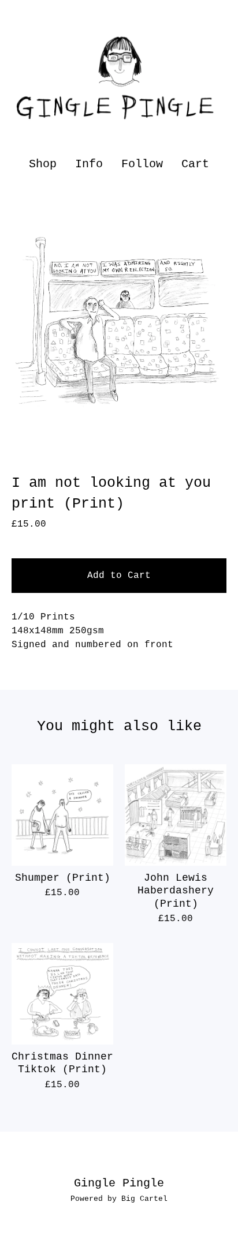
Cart (195, 163)
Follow (142, 164)
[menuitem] (43, 164)
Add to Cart (119, 575)
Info (89, 164)
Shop (43, 164)
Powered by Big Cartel (119, 1199)
